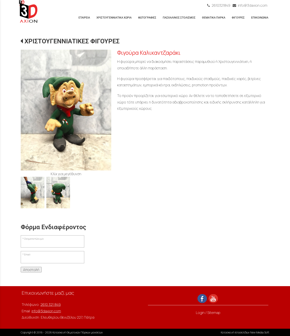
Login (200, 312)
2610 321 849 (50, 304)
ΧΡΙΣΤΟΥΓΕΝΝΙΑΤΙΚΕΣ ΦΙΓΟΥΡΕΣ (72, 41)
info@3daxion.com (252, 5)
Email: (27, 254)
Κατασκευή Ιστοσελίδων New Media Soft (245, 332)
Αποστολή (31, 269)
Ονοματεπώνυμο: (34, 238)
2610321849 (221, 5)
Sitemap (213, 312)
